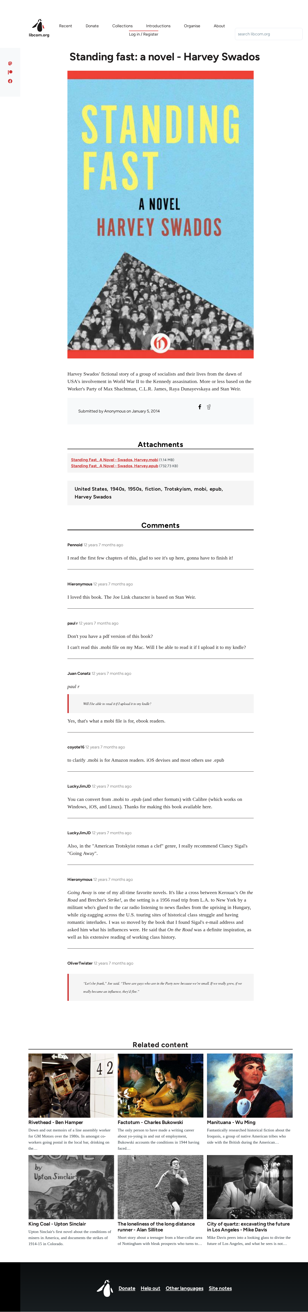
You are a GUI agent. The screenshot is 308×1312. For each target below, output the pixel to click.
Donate (127, 1288)
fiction (153, 489)
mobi (200, 489)
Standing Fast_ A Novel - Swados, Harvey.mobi (114, 459)
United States (91, 489)
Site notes (220, 1288)
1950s (135, 489)
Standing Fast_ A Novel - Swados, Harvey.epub (114, 465)
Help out (150, 1288)
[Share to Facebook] (199, 406)
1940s (117, 489)
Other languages (184, 1288)
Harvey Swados (93, 497)
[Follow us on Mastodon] (10, 63)
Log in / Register (143, 34)
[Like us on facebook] (10, 81)
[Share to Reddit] (208, 406)
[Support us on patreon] (10, 72)
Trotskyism (177, 489)
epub (216, 489)
